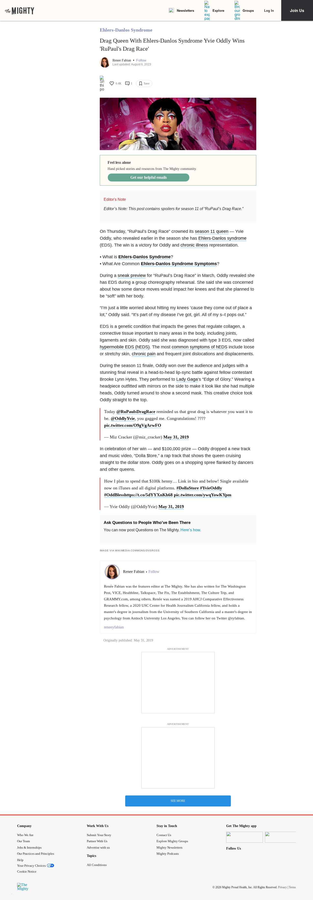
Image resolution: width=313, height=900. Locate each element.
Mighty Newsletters (169, 847)
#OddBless (114, 494)
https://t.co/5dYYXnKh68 (148, 494)
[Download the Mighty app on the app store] (244, 837)
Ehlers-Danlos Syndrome (126, 30)
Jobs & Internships (29, 847)
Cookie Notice (26, 871)
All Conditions (97, 865)
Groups (248, 10)
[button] (141, 60)
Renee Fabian (122, 60)
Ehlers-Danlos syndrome (222, 238)
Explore (218, 10)
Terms (292, 887)
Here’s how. (190, 530)
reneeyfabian (114, 627)
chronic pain (144, 353)
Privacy (282, 887)
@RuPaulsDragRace (135, 411)
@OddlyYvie (123, 418)
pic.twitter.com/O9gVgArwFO (132, 425)
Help (20, 860)
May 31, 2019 (176, 437)
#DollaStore (188, 488)
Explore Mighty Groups (172, 841)
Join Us (297, 10)
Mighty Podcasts (167, 853)
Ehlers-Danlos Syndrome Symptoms (179, 263)
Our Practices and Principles (35, 853)
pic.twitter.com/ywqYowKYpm (202, 494)
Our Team (23, 841)
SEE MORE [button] (178, 801)
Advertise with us (98, 847)
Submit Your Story (99, 835)
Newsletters (185, 10)
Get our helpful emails (148, 177)
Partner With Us (97, 841)
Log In (269, 10)
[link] (19, 10)
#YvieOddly (211, 488)
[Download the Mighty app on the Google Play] (283, 837)
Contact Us (163, 835)
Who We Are (25, 835)
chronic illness (194, 245)
